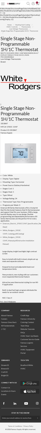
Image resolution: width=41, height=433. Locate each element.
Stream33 (5, 365)
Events (3, 394)
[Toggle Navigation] (3, 4)
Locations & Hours (8, 391)
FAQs (22, 332)
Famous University (27, 319)
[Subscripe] (36, 418)
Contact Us (5, 387)
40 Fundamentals (7, 326)
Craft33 (4, 372)
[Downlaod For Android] (29, 383)
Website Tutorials (27, 329)
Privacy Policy (28, 426)
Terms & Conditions (15, 426)
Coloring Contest (27, 322)
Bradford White (26, 365)
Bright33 (4, 375)
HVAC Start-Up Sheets (29, 336)
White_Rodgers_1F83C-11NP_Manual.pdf (18, 240)
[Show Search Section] (28, 3)
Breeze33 (5, 368)
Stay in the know (20, 413)
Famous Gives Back (9, 322)
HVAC (23, 368)
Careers (4, 319)
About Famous (7, 315)
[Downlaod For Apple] (29, 391)
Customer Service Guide (29, 339)
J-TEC (3, 329)
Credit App (24, 315)
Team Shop (24, 326)
